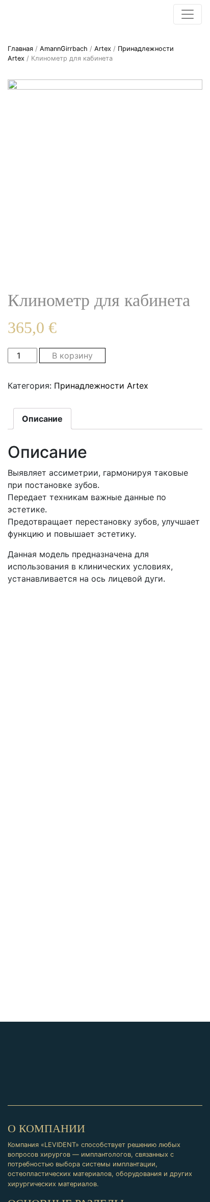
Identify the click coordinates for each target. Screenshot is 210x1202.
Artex (102, 48)
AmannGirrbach (64, 48)
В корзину (72, 355)
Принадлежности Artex (101, 385)
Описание (42, 419)
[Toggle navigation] (187, 14)
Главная (20, 48)
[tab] (42, 418)
